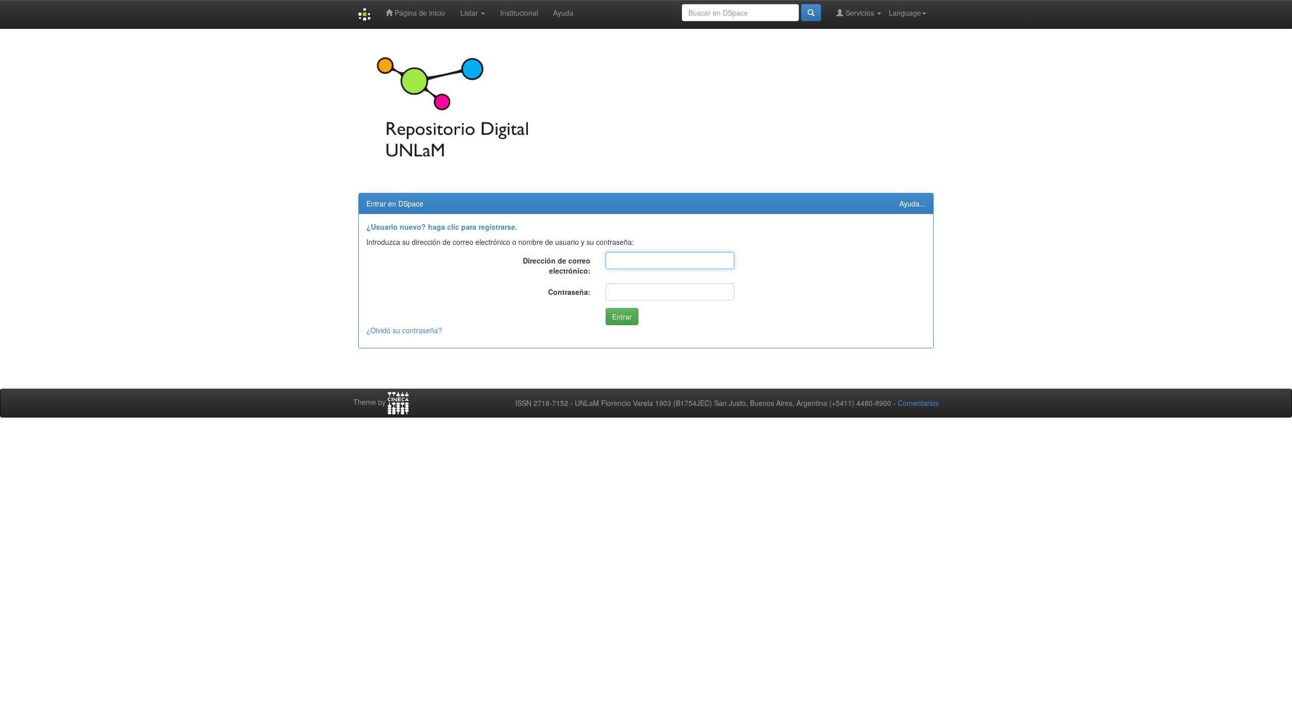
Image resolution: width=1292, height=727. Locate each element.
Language (905, 13)
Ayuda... (912, 203)
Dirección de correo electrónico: (556, 265)
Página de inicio (419, 13)
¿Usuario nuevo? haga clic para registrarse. (441, 227)
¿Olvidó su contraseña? (404, 330)
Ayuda (563, 13)
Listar (470, 13)
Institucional (519, 13)
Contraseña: (569, 292)
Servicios (859, 13)
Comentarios (918, 403)
